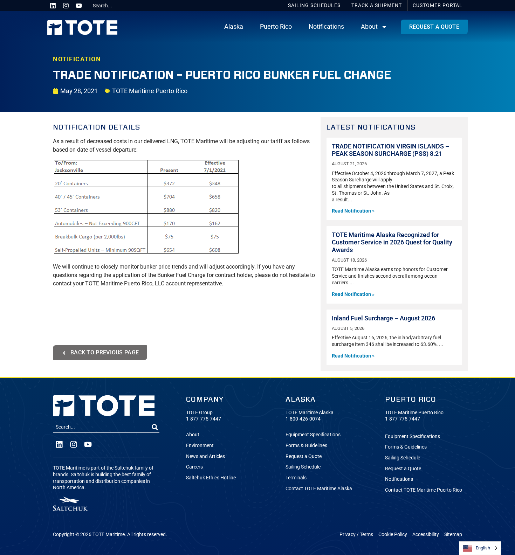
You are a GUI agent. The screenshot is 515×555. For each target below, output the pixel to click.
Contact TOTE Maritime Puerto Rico (423, 490)
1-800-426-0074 (303, 419)
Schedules (314, 5)
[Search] (154, 427)
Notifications (326, 26)
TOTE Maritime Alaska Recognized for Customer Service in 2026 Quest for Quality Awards (392, 242)
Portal (437, 5)
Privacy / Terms (356, 534)
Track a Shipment (376, 5)
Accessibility (425, 534)
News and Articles (205, 456)
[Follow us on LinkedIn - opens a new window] (53, 5)
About (369, 26)
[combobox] (116, 5)
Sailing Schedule (303, 467)
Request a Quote (304, 456)
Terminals (296, 478)
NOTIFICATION (77, 59)
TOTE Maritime (108, 534)
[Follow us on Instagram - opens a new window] (65, 5)
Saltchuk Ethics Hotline (211, 478)
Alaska (233, 26)
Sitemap (453, 534)
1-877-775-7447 (203, 419)
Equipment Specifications (313, 435)
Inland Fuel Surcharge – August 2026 (383, 318)
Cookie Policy (392, 534)
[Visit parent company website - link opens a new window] (70, 504)
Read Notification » (353, 211)
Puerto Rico (276, 26)
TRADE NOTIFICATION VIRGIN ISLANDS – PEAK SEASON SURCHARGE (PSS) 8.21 (390, 150)
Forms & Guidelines (306, 446)
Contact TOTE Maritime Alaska (319, 489)
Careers (194, 467)
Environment (200, 446)
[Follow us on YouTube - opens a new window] (78, 5)
